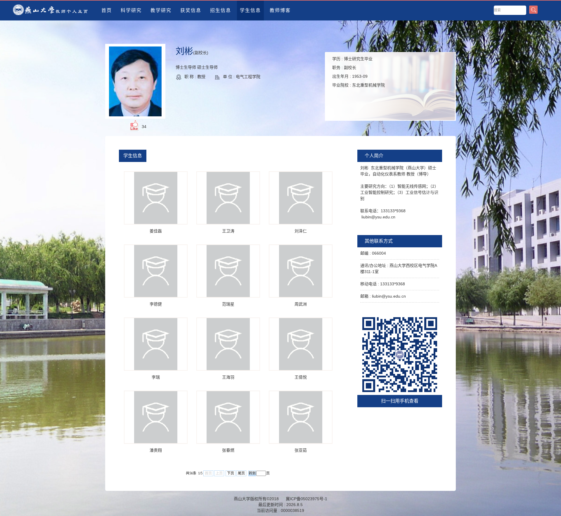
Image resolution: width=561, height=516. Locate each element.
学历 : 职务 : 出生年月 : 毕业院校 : (358, 71)
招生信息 (220, 10)
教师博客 (280, 10)
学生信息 (250, 10)
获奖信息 (190, 10)
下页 (230, 473)
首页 (106, 10)
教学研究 (161, 10)
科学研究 (131, 10)
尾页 (241, 473)
